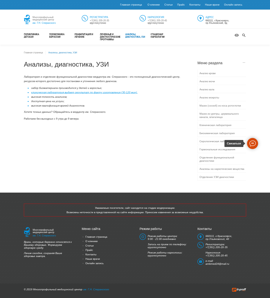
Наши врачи (212, 4)
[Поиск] (244, 35)
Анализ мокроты (209, 97)
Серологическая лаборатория (217, 141)
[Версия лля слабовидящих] (236, 35)
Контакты (194, 4)
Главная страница (131, 4)
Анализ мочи (207, 81)
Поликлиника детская (31, 35)
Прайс (181, 4)
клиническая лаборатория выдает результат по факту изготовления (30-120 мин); (84, 92)
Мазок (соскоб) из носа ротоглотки (220, 105)
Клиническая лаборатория (215, 125)
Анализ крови (207, 73)
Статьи (168, 4)
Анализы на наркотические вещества (221, 168)
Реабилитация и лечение (84, 35)
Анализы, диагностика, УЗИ (135, 35)
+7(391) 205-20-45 (157, 20)
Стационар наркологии (158, 35)
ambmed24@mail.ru (217, 263)
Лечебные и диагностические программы (110, 36)
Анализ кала (206, 89)
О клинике (153, 4)
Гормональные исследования (217, 149)
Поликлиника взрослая (56, 35)
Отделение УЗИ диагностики (216, 176)
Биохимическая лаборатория (217, 133)
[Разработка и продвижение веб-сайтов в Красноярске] (239, 289)
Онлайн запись (233, 4)
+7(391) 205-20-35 (99, 20)
